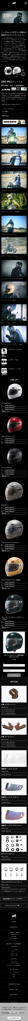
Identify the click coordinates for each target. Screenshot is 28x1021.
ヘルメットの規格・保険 (14, 972)
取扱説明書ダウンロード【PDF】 (13, 898)
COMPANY (14, 934)
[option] (14, 72)
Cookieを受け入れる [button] (14, 1018)
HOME (14, 921)
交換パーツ (14, 951)
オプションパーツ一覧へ (12, 905)
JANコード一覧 (14, 953)
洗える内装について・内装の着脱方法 (14, 965)
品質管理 (14, 974)
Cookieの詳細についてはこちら (10, 1012)
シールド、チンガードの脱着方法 (14, 963)
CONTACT (14, 994)
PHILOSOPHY (14, 938)
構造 (14, 976)
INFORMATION (14, 984)
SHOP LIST (14, 989)
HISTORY (14, 936)
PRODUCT (14, 926)
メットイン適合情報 (14, 949)
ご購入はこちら (5, 411)
